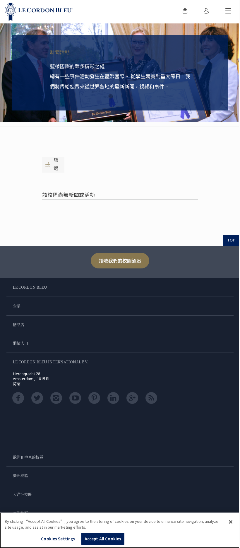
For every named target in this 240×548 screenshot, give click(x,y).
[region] (120, 530)
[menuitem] (185, 11)
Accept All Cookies (103, 539)
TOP (231, 240)
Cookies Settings (58, 539)
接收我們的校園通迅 (120, 260)
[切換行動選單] (228, 11)
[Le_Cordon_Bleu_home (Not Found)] (38, 11)
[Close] (230, 521)
